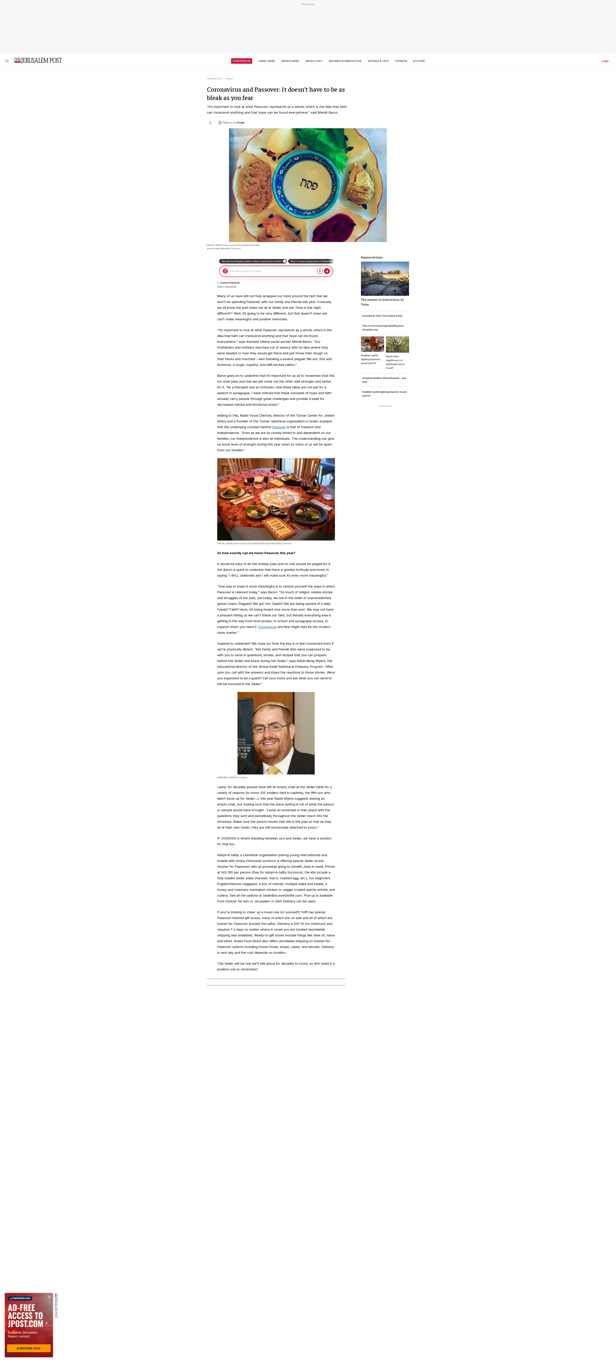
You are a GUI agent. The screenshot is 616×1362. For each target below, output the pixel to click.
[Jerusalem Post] (36, 60)
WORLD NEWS (290, 61)
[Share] (210, 122)
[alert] (29, 1325)
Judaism (229, 78)
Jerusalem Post (214, 78)
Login (605, 61)
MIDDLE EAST (314, 61)
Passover (279, 427)
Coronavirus (267, 627)
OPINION (401, 61)
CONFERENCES (241, 61)
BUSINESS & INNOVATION (345, 61)
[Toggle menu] (7, 60)
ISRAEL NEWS (267, 61)
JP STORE (419, 61)
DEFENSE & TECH (378, 61)
